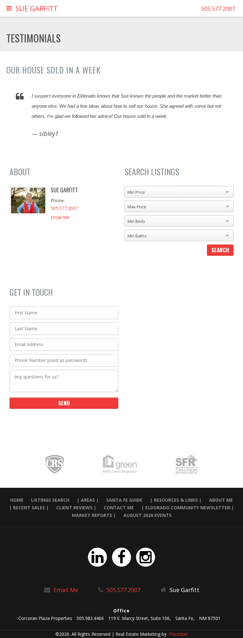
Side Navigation (9, 9)
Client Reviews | (76, 508)
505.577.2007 (218, 8)
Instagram (145, 557)
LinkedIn (97, 557)
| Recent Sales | (29, 508)
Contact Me (119, 508)
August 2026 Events (147, 515)
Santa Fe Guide (124, 500)
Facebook (121, 557)
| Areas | (88, 500)
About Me (221, 500)
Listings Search (50, 500)
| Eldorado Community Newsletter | (187, 508)
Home (16, 500)
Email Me (60, 217)
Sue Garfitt (37, 8)
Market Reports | (94, 515)
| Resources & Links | (176, 500)
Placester (178, 634)
